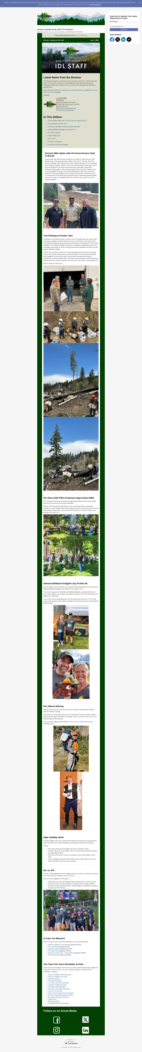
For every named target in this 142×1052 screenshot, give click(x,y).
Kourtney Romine (85, 722)
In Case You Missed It (55, 141)
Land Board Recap (54, 949)
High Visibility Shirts (54, 135)
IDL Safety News (53, 951)
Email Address (114, 21)
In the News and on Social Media (58, 983)
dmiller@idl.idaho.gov (69, 108)
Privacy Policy (65, 1047)
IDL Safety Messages (55, 981)
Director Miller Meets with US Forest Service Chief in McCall (67, 120)
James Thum (73, 722)
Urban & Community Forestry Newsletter (61, 993)
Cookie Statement (95, 5)
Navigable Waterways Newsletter (58, 1003)
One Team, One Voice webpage (64, 969)
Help (79, 1047)
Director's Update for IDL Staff (57, 977)
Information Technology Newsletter (59, 989)
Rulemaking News (54, 1001)
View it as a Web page (80, 35)
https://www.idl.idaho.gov (66, 110)
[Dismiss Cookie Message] (139, 2)
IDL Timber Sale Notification (56, 987)
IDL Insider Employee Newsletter (58, 997)
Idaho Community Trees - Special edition (61, 953)
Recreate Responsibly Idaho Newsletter (60, 995)
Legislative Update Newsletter (57, 985)
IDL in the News (53, 947)
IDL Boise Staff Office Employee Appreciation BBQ (64, 126)
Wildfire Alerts (52, 999)
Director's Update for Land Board (58, 945)
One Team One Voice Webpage (58, 144)
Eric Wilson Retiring (54, 132)
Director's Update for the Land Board (59, 974)
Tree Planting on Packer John (57, 123)
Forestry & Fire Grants (55, 991)
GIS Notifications (53, 955)
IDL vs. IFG (51, 138)
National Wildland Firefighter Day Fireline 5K (62, 129)
